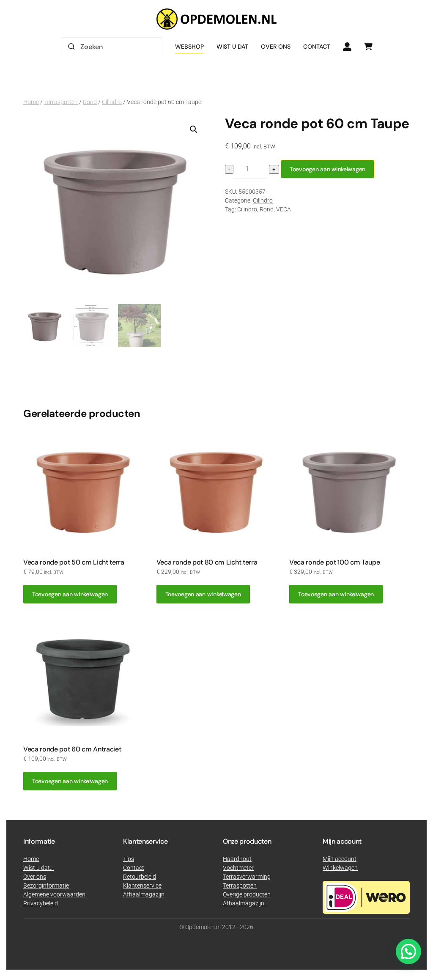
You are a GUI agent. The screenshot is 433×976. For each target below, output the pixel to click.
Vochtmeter (238, 867)
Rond (90, 102)
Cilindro (112, 102)
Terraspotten (61, 102)
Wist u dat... (38, 867)
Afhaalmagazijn (243, 903)
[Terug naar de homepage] (216, 19)
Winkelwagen (340, 867)
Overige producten (247, 894)
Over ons (275, 46)
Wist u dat (232, 46)
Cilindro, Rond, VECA (264, 209)
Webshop (189, 46)
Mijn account (339, 858)
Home (31, 102)
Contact (316, 46)
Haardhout (237, 858)
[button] (193, 129)
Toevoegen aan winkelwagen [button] (70, 594)
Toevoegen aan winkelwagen (327, 169)
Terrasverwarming (247, 876)
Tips (128, 858)
